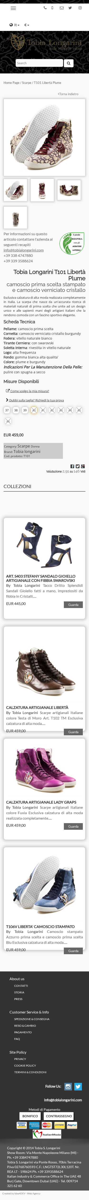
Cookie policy (25, 1065)
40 (34, 410)
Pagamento (23, 1032)
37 (7, 410)
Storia (19, 992)
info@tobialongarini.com (24, 250)
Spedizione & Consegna (31, 1019)
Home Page (11, 83)
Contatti (21, 985)
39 (25, 410)
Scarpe (26, 83)
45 (79, 410)
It (16, 24)
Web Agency (33, 1193)
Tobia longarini (27, 451)
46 (8, 421)
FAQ (17, 1039)
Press (18, 999)
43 (61, 410)
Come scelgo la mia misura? (29, 391)
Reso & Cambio (25, 1025)
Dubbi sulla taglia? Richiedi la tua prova (36, 400)
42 (52, 410)
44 (70, 410)
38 (16, 410)
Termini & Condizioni (30, 1072)
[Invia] (69, 63)
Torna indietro (68, 94)
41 (43, 410)
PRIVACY (20, 1059)
